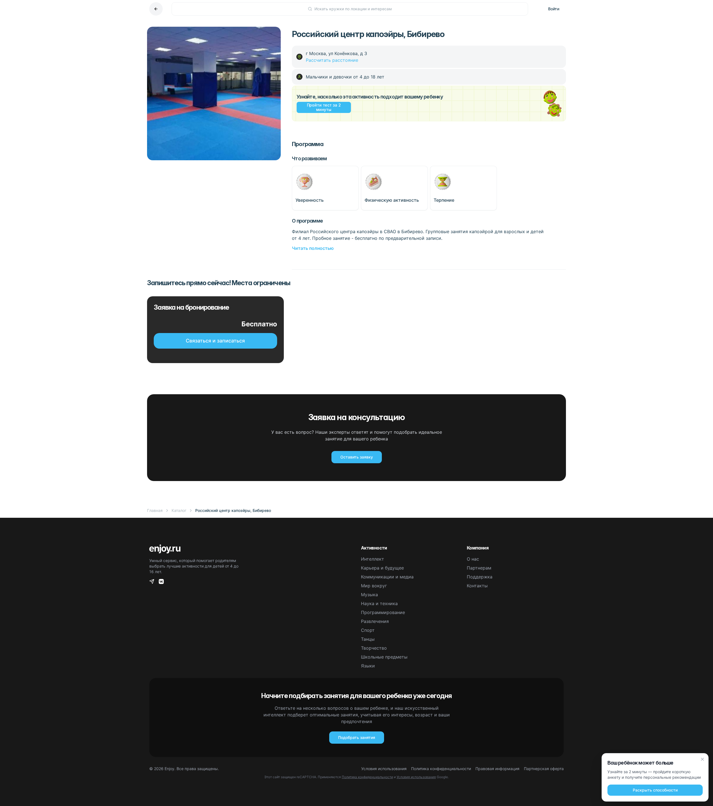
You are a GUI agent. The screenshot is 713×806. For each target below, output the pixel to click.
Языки (368, 666)
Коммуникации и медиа (387, 577)
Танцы (368, 639)
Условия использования (384, 768)
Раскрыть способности (655, 790)
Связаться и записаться (215, 341)
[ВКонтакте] (161, 581)
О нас (473, 559)
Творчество (374, 648)
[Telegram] (151, 581)
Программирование (383, 612)
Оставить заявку (356, 457)
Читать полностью (313, 248)
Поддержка (479, 577)
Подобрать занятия (356, 737)
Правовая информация (497, 768)
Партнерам (479, 568)
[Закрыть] (702, 759)
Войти (553, 8)
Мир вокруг (374, 585)
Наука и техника (379, 603)
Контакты (477, 585)
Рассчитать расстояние (332, 60)
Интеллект (372, 559)
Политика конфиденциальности (441, 768)
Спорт (368, 630)
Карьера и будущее (382, 568)
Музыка (369, 594)
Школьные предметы (384, 657)
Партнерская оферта (544, 768)
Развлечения (375, 621)
